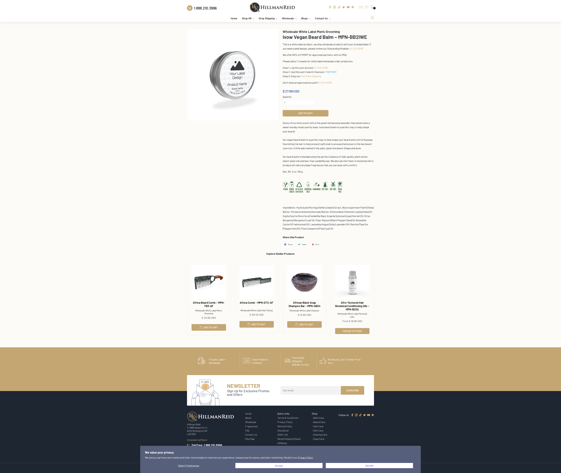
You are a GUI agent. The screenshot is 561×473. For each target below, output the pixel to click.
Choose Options (352, 331)
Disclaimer (283, 430)
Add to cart (211, 327)
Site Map (250, 438)
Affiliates (282, 443)
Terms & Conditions (287, 417)
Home (234, 18)
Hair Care (318, 426)
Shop (314, 413)
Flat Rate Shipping (311, 76)
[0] (372, 7)
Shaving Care (320, 434)
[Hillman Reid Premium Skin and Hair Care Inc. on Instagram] (356, 415)
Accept (279, 465)
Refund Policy (284, 426)
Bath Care (318, 417)
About (248, 417)
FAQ (247, 430)
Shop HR (247, 18)
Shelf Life (282, 434)
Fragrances (251, 426)
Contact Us (321, 18)
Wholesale (288, 18)
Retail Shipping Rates (289, 438)
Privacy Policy (305, 457)
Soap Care (318, 438)
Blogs (304, 18)
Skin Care (318, 430)
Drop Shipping (267, 18)
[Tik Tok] (360, 415)
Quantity (287, 96)
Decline (369, 465)
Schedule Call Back (197, 439)
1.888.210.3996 (213, 445)
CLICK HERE (356, 48)
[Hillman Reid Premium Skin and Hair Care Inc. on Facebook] (352, 415)
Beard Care (319, 422)
